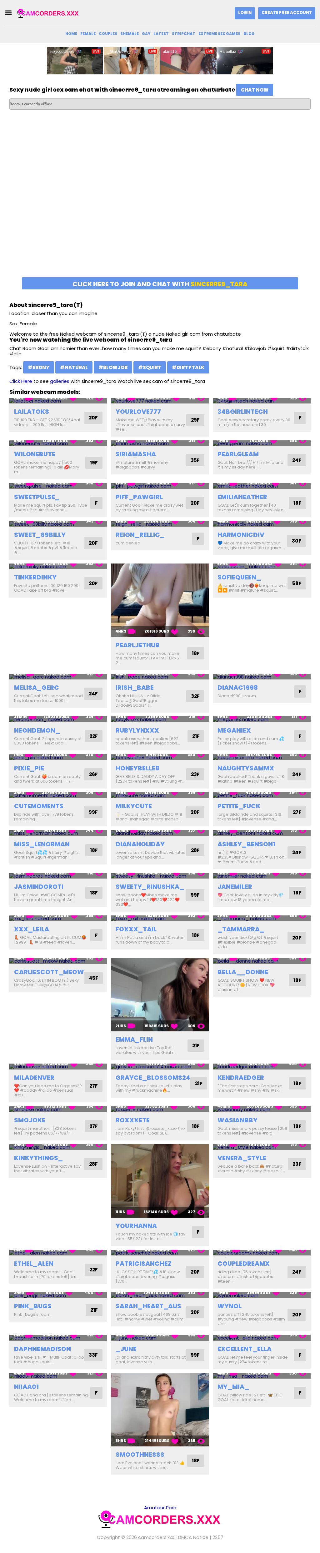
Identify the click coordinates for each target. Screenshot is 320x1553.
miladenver (34, 1077)
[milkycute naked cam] (160, 795)
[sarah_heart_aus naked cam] (160, 1295)
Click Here (20, 381)
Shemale (129, 33)
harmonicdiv (241, 534)
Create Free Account (287, 13)
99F (93, 812)
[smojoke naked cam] (58, 1109)
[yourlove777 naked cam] (160, 401)
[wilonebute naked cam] (58, 443)
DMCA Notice (193, 1537)
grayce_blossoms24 (153, 1077)
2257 (217, 1537)
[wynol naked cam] (262, 1295)
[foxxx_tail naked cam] (160, 918)
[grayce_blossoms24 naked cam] (160, 1067)
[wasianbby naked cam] (262, 1109)
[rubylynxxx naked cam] (160, 719)
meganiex (234, 730)
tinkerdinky (35, 577)
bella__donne (243, 972)
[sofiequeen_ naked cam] (262, 566)
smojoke (29, 1120)
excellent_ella (245, 1349)
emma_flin (134, 1039)
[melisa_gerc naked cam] (58, 677)
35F (195, 460)
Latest (161, 33)
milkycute (134, 806)
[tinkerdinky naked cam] (58, 566)
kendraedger (241, 1077)
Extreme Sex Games (219, 33)
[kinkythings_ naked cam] (58, 1147)
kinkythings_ (38, 1158)
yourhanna (136, 1225)
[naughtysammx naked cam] (262, 757)
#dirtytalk (188, 367)
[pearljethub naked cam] (160, 600)
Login (245, 13)
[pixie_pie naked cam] (58, 757)
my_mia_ (233, 1386)
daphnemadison (42, 1349)
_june (126, 1349)
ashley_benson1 (246, 844)
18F (297, 503)
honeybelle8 (137, 768)
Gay (146, 33)
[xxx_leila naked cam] (58, 918)
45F (93, 978)
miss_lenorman (42, 844)
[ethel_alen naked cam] (58, 1253)
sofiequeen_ (239, 577)
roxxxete (133, 1120)
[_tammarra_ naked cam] (262, 918)
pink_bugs (33, 1306)
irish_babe (135, 687)
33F (93, 1355)
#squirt (149, 367)
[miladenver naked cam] (58, 1067)
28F (195, 850)
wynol (230, 1306)
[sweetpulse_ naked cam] (58, 486)
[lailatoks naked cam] (58, 401)
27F (297, 812)
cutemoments (38, 806)
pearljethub (138, 645)
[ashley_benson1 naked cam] (262, 833)
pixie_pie (29, 768)
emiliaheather (242, 497)
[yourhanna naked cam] (160, 1181)
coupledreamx (244, 1263)
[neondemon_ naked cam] (58, 719)
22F (93, 736)
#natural (74, 367)
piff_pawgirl (139, 497)
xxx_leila (31, 929)
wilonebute (34, 454)
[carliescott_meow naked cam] (58, 961)
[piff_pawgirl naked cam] (160, 486)
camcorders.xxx (156, 1537)
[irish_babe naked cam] (160, 677)
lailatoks (31, 411)
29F (195, 420)
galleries (59, 381)
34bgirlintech (243, 411)
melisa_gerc (36, 687)
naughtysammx (246, 768)
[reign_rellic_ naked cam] (160, 524)
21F (196, 736)
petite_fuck (239, 806)
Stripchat (183, 33)
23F (195, 774)
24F (296, 460)
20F (93, 417)
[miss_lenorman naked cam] (58, 833)
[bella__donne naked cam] (262, 961)
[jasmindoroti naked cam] (58, 876)
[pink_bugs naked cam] (58, 1295)
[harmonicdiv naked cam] (262, 524)
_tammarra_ (241, 929)
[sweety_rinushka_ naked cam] (160, 876)
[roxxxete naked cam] (160, 1109)
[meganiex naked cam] (262, 719)
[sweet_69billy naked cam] (58, 524)
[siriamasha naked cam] (160, 443)
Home (71, 33)
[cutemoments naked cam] (58, 795)
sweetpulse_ (37, 497)
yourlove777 (138, 411)
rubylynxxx (137, 730)
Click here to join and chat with (160, 284)
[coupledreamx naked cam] (262, 1253)
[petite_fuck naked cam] (262, 795)
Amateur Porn (160, 1507)
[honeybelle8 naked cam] (160, 757)
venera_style (242, 1158)
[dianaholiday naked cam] (160, 833)
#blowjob (113, 367)
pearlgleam (238, 454)
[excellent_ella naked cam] (262, 1338)
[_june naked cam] (160, 1338)
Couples (108, 33)
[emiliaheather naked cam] (262, 486)
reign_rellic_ (140, 534)
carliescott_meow (49, 972)
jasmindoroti (38, 886)
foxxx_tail (136, 929)
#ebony (38, 367)
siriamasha (136, 454)
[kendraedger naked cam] (262, 1067)
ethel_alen (33, 1263)
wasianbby (238, 1120)
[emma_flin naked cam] (160, 994)
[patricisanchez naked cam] (160, 1253)
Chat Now (254, 90)
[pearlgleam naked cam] (262, 443)
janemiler (235, 886)
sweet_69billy (40, 534)
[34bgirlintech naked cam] (262, 401)
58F (296, 583)
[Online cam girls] (48, 13)
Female (88, 33)
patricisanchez (144, 1263)
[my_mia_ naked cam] (262, 1376)
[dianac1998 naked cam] (262, 677)
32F (195, 696)
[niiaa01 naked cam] (58, 1376)
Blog (249, 33)
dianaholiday (140, 844)
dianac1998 (238, 687)
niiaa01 (26, 1386)
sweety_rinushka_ (150, 886)
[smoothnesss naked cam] (160, 1409)
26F (93, 774)
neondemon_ (37, 730)
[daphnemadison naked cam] (58, 1338)
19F (94, 462)
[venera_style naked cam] (262, 1147)
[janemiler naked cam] (262, 876)
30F (296, 541)
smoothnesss (140, 1454)
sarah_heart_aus (148, 1306)
